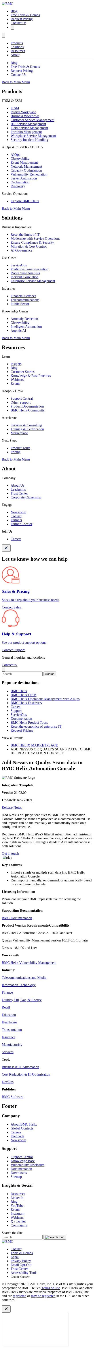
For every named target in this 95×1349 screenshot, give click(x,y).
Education (9, 1015)
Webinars (17, 379)
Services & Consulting (26, 425)
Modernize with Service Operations (35, 238)
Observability (20, 158)
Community (19, 1225)
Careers (16, 539)
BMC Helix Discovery (26, 703)
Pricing (16, 452)
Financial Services (23, 296)
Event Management (24, 162)
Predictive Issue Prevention (29, 269)
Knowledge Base (23, 1161)
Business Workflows (25, 116)
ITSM (15, 108)
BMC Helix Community (28, 410)
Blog (14, 11)
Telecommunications (25, 300)
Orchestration (20, 182)
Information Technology (19, 985)
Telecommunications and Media (24, 977)
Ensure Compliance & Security (32, 242)
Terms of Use (50, 1288)
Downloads (19, 1173)
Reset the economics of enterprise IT (36, 726)
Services (7, 1052)
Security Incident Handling (29, 140)
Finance (7, 992)
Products (17, 43)
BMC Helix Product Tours (29, 722)
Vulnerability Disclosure (27, 1165)
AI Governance (21, 250)
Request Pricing (22, 19)
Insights (16, 364)
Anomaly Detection (24, 319)
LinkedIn (17, 1198)
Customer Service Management (32, 120)
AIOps (15, 154)
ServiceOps (19, 265)
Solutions (17, 47)
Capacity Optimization (26, 170)
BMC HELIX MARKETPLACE (34, 745)
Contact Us (18, 23)
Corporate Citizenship (26, 497)
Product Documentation (27, 406)
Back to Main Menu (16, 82)
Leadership (18, 489)
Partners (16, 520)
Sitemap (16, 1177)
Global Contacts (22, 1128)
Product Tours (20, 448)
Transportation (12, 1030)
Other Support (20, 402)
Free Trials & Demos (25, 15)
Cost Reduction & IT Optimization (26, 1074)
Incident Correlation (24, 277)
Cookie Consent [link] (20, 1276)
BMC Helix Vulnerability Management (29, 962)
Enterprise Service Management (33, 281)
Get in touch (10, 853)
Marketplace (19, 433)
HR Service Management (28, 124)
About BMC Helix (24, 1124)
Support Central (22, 398)
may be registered (43, 1296)
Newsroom (18, 512)
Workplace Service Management (33, 136)
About (15, 55)
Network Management (26, 166)
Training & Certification (27, 429)
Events (15, 383)
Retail (6, 1007)
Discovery (18, 186)
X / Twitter (18, 1221)
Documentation (21, 718)
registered (19, 1296)
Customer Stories (22, 372)
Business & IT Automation (20, 1067)
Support (16, 711)
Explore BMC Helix (25, 201)
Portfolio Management (26, 132)
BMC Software (12, 1097)
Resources (18, 51)
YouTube (17, 1205)
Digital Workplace (23, 112)
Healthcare (9, 1022)
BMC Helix (19, 691)
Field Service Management (29, 128)
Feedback (17, 1136)
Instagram (17, 1213)
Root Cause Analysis (25, 273)
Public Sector (20, 304)
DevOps (7, 1082)
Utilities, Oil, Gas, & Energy (22, 1000)
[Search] (12, 27)
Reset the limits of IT (25, 234)
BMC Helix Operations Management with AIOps (45, 699)
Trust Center (19, 493)
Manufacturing (12, 1044)
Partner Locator (21, 524)
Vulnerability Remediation (29, 174)
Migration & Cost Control (29, 246)
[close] (3, 669)
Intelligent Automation (26, 326)
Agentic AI (18, 330)
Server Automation (24, 178)
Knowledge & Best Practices (31, 376)
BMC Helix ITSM (23, 695)
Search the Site (12, 1233)
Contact (16, 516)
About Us (17, 485)
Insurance (8, 1037)
